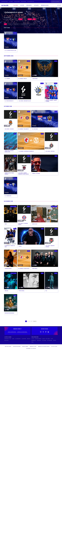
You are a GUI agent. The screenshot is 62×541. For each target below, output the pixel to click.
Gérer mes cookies (8, 346)
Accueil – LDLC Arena (46, 338)
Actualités (36, 5)
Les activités (24, 338)
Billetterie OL (34, 340)
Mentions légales (25, 346)
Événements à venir (7, 338)
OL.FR (52, 338)
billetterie (16, 5)
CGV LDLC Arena (54, 346)
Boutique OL (39, 340)
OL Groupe (44, 340)
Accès (13, 338)
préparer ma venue (45, 5)
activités (22, 5)
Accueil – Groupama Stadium (36, 338)
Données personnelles (17, 346)
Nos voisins (6, 340)
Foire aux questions (22, 331)
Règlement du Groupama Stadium (43, 346)
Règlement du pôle (33, 346)
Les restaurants (18, 338)
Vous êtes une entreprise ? (56, 1)
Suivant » (34, 321)
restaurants (29, 5)
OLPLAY (54, 340)
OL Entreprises (49, 340)
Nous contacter (12, 331)
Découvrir (28, 338)
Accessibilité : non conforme (31, 348)
